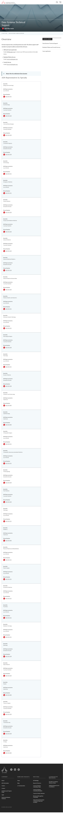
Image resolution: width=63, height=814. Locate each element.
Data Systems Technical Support (50, 43)
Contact (3, 788)
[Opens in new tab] (11, 770)
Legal (3, 794)
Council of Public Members (39, 793)
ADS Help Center (9, 28)
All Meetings (36, 780)
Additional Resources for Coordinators (54, 786)
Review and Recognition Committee (38, 796)
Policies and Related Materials (6, 798)
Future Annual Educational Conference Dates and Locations (38, 801)
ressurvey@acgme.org (12, 59)
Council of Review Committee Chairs (37, 786)
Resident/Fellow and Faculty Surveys (51, 47)
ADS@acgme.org (11, 52)
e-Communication (21, 785)
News (18, 780)
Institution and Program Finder (7, 791)
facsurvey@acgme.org (12, 64)
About (3, 780)
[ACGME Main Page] (4, 769)
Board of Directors (37, 783)
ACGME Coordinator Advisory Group (53, 782)
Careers (3, 785)
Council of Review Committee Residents (37, 790)
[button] (57, 2)
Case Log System (46, 51)
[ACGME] (9, 2)
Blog (18, 783)
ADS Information (5, 783)
